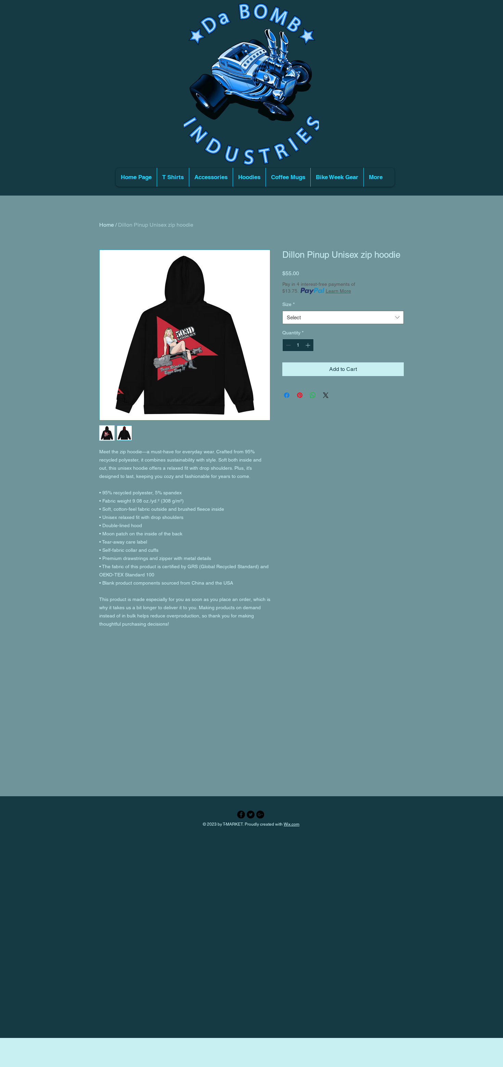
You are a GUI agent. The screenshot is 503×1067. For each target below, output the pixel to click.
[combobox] (343, 317)
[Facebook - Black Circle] (241, 814)
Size (288, 304)
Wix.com (291, 824)
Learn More (338, 291)
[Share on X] (326, 395)
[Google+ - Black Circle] (260, 814)
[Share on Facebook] (287, 395)
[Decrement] (287, 345)
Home (106, 225)
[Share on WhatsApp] (313, 395)
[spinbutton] (298, 345)
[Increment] (308, 345)
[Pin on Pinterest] (300, 395)
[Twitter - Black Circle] (251, 814)
